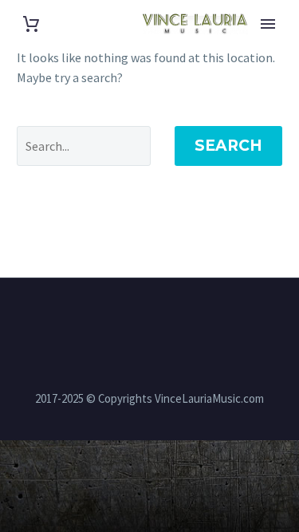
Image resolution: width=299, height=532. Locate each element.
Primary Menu (268, 24)
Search (228, 145)
